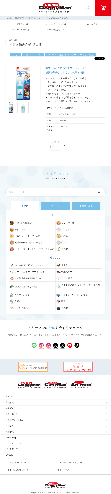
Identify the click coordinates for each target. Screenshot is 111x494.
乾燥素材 (28, 242)
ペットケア (80, 286)
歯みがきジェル (35, 18)
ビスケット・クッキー (27, 236)
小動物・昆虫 (86, 206)
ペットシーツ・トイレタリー (75, 295)
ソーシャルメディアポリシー (70, 462)
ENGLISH (10, 455)
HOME (9, 18)
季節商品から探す (56, 29)
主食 (24, 223)
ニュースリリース (14, 443)
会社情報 (10, 426)
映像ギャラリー (13, 408)
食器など (19, 301)
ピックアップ (12, 449)
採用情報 (10, 431)
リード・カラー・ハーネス (29, 271)
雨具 (63, 301)
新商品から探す (23, 24)
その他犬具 (29, 278)
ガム (65, 229)
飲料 (63, 242)
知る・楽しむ (12, 414)
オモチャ (65, 265)
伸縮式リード (67, 271)
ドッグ (25, 205)
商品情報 (19, 18)
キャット (55, 206)
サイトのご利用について (18, 470)
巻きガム (21, 229)
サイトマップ (63, 470)
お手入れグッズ (30, 265)
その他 (64, 249)
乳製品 (64, 236)
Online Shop (11, 437)
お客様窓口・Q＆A (14, 420)
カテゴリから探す (89, 24)
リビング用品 (21, 308)
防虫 (26, 286)
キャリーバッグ (22, 295)
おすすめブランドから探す (56, 24)
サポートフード (34, 249)
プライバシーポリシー (17, 462)
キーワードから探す (23, 29)
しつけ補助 (66, 278)
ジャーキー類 (67, 223)
